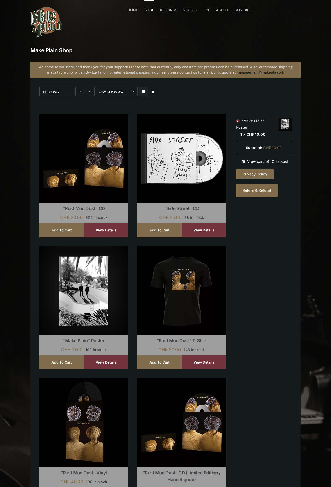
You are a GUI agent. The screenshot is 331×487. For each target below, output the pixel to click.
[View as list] (152, 91)
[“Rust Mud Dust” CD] (83, 117)
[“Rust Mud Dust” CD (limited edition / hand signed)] (181, 381)
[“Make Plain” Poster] (83, 249)
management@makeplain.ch (260, 72)
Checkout (280, 161)
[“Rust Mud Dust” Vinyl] (83, 381)
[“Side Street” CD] (181, 117)
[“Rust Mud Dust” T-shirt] (181, 249)
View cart (255, 161)
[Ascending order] (90, 91)
